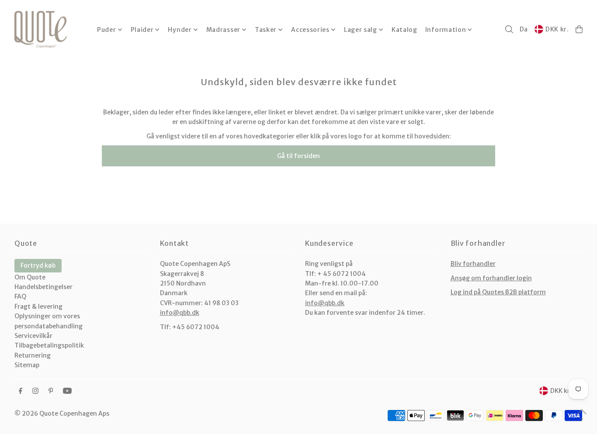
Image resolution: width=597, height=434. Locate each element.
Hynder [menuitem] (179, 30)
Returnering (32, 355)
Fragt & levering (38, 306)
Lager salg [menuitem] (360, 30)
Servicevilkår (33, 336)
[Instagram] (35, 391)
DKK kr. (557, 29)
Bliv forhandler (473, 264)
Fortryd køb (38, 265)
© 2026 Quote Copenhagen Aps (61, 413)
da (524, 29)
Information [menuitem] (445, 30)
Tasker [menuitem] (266, 30)
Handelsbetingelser (43, 287)
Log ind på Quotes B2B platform (498, 292)
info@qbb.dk (179, 313)
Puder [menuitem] (106, 30)
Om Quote (29, 277)
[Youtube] (67, 391)
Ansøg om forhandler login (491, 278)
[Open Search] (509, 29)
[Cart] (579, 29)
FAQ (20, 296)
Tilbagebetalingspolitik (49, 345)
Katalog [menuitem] (404, 30)
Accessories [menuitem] (310, 30)
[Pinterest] (51, 391)
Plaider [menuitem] (142, 30)
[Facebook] (20, 391)
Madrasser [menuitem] (223, 30)
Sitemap (26, 365)
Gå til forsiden (298, 156)
